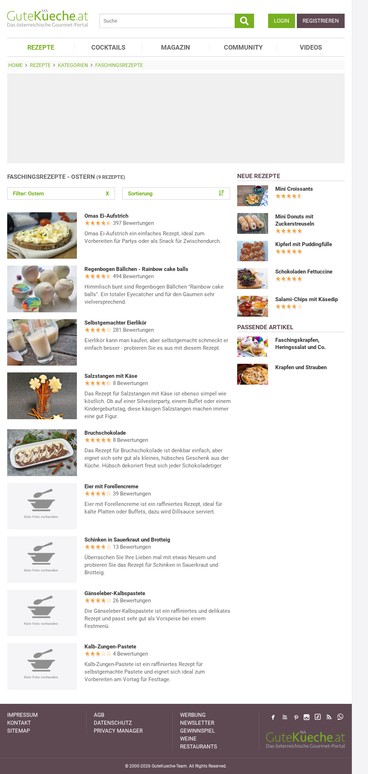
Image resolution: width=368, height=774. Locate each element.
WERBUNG (193, 715)
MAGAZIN (175, 47)
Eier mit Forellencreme (111, 486)
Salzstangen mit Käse (110, 376)
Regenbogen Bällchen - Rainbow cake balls (136, 269)
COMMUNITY (243, 47)
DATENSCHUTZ (113, 723)
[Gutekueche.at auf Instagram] (306, 717)
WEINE (188, 738)
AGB (99, 715)
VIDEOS (311, 47)
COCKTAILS (108, 47)
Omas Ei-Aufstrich (106, 216)
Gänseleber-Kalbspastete (114, 593)
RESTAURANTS (198, 746)
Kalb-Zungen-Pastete (110, 646)
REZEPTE (40, 47)
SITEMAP (18, 731)
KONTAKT (19, 723)
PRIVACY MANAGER (118, 731)
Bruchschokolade (105, 433)
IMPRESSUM (22, 715)
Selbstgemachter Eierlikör (115, 323)
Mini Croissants (294, 189)
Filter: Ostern (61, 193)
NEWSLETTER (197, 723)
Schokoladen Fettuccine (303, 271)
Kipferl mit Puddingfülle (303, 244)
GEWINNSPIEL (197, 731)
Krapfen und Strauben (301, 367)
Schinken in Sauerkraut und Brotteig (127, 540)
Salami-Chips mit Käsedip (306, 299)
